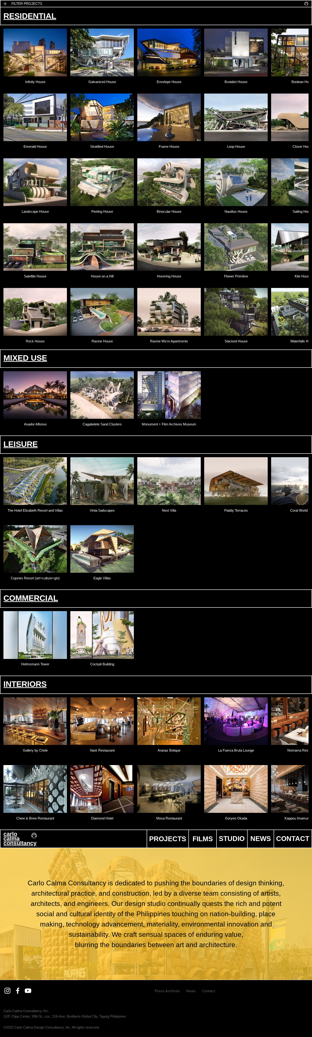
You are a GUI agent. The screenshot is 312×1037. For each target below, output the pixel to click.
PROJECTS (167, 839)
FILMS (203, 839)
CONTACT (292, 838)
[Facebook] (18, 991)
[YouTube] (28, 991)
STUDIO (232, 838)
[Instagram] (7, 991)
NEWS (260, 838)
